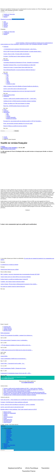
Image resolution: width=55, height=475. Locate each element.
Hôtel (7, 114)
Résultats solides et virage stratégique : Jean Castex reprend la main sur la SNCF (19, 409)
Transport (5, 73)
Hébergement (6, 112)
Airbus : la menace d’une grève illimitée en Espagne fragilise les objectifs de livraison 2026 (23, 392)
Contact (5, 447)
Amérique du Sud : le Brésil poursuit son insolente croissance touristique (19, 101)
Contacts (5, 414)
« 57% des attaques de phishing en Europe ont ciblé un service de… (16, 345)
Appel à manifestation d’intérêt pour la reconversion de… (13, 358)
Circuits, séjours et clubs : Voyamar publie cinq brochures (16, 53)
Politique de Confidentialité (9, 413)
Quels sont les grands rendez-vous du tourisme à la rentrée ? (16, 391)
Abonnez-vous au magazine (18, 19)
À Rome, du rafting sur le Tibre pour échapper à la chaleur (16, 103)
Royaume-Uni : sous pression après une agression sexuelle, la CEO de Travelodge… (22, 121)
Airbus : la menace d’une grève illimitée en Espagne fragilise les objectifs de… (21, 86)
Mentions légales (7, 411)
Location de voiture (10, 83)
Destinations (6, 96)
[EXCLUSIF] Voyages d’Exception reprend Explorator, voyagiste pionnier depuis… (22, 51)
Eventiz (5, 418)
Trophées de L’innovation (9, 445)
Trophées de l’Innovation (9, 14)
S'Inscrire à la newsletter (6, 19)
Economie (8, 429)
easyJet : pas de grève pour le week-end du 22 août (14, 88)
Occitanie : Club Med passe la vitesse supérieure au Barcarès (17, 56)
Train (7, 80)
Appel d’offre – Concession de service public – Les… (13, 363)
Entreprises (8, 436)
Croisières (3, 146)
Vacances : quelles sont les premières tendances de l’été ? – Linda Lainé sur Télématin (22, 388)
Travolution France (7, 420)
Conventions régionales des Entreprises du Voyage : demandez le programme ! (21, 62)
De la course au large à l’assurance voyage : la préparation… (14, 340)
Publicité (5, 16)
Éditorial (8, 437)
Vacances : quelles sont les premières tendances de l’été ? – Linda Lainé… (20, 98)
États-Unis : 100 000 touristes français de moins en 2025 (16, 105)
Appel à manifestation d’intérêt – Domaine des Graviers (13, 368)
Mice (7, 441)
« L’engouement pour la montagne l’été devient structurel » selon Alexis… (20, 49)
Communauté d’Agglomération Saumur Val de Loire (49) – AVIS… (16, 373)
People (7, 442)
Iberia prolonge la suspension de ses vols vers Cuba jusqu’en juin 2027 (19, 91)
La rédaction (6, 15)
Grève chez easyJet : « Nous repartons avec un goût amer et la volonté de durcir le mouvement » (22, 399)
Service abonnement (8, 417)
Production (5, 46)
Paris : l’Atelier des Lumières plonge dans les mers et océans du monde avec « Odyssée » (23, 389)
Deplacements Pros (7, 419)
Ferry (7, 78)
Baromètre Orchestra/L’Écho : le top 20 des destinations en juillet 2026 (19, 65)
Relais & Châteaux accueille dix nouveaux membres (15, 125)
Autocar (8, 82)
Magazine (5, 443)
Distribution (6, 60)
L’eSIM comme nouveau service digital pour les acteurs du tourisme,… (17, 350)
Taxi (7, 77)
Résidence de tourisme (11, 118)
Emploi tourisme (7, 422)
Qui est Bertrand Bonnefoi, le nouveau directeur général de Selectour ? (19, 69)
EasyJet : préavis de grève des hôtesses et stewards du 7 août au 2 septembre (18, 404)
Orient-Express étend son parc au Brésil (9, 269)
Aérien (7, 81)
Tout (7, 74)
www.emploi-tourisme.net (7, 378)
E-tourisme (5, 110)
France (5, 109)
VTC (7, 76)
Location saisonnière (11, 117)
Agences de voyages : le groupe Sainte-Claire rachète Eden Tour (18, 67)
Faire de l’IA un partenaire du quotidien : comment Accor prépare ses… (17, 335)
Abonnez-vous (6, 446)
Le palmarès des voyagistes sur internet (9, 264)
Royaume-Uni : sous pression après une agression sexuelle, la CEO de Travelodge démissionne (24, 393)
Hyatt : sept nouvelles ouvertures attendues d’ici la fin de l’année (18, 123)
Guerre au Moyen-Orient (9, 94)
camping (8, 116)
